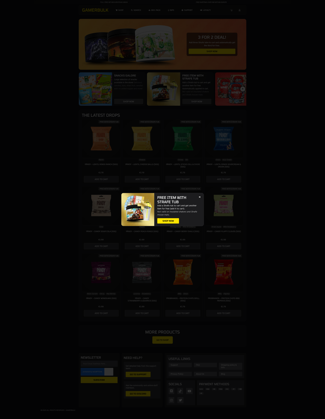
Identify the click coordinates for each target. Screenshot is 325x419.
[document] (162, 209)
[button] (199, 196)
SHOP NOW (168, 221)
